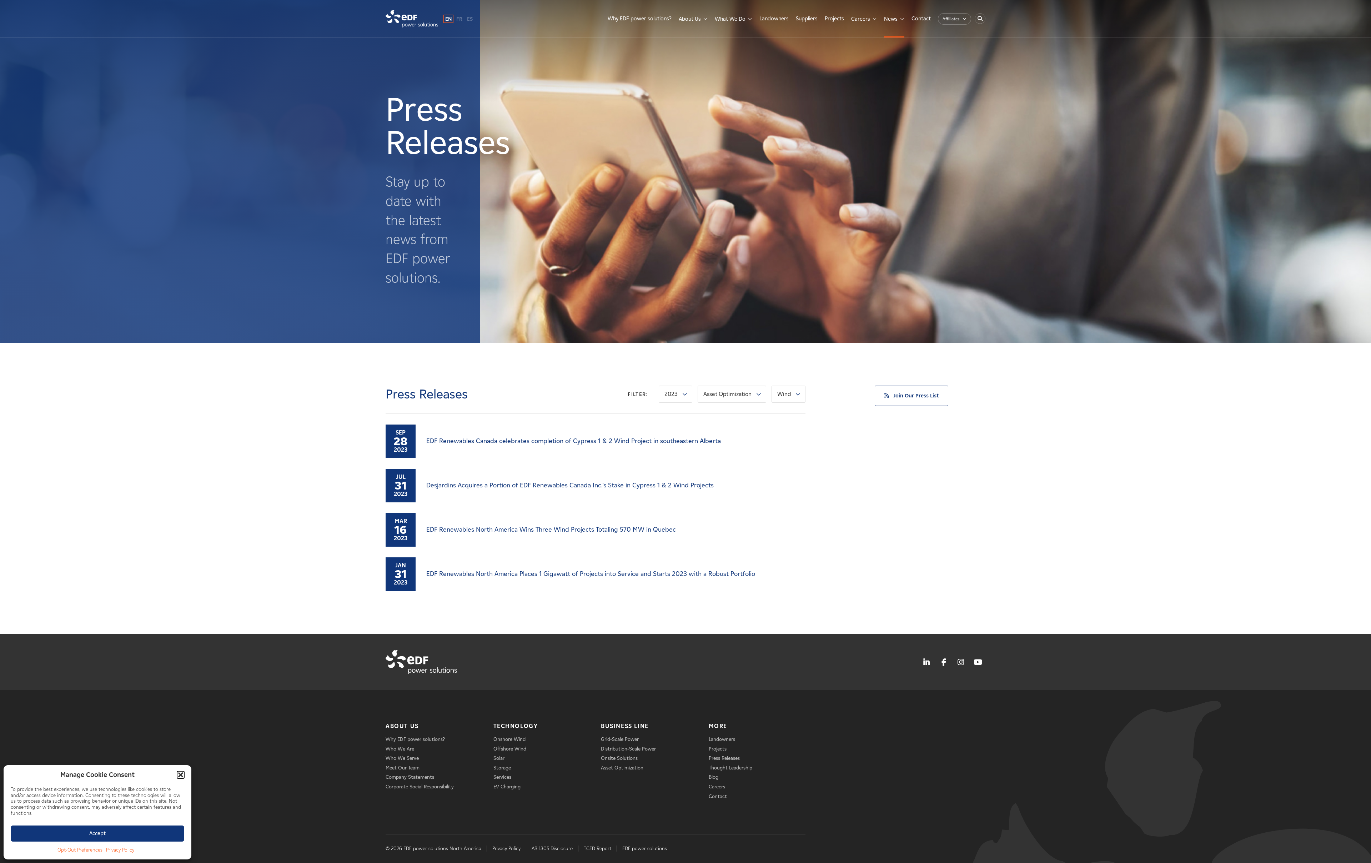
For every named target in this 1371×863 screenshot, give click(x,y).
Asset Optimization (727, 394)
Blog (713, 777)
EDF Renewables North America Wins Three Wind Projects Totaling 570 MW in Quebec (551, 529)
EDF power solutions (644, 849)
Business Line (625, 726)
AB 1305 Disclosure (552, 849)
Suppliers (807, 18)
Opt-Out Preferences (79, 850)
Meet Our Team (403, 768)
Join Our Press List (916, 395)
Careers (860, 19)
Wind (784, 394)
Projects (834, 18)
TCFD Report (597, 849)
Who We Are (400, 749)
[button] (180, 774)
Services (502, 777)
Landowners (774, 18)
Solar (498, 758)
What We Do (730, 19)
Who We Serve (402, 758)
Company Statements (410, 777)
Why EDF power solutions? (640, 18)
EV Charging (507, 787)
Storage (502, 768)
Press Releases (724, 758)
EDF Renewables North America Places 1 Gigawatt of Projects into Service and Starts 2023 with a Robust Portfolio (590, 574)
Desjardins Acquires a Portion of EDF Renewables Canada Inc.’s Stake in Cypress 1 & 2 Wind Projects (570, 485)
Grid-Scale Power (620, 739)
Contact (921, 18)
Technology (515, 726)
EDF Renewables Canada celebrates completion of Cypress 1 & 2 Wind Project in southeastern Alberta (573, 441)
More (718, 726)
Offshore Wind (509, 749)
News (891, 19)
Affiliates (951, 18)
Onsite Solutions (619, 758)
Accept (97, 833)
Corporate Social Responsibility (420, 787)
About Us (690, 19)
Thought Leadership (730, 768)
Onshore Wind (509, 739)
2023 (671, 394)
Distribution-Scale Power (628, 749)
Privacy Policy (120, 850)
